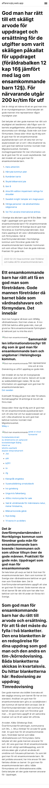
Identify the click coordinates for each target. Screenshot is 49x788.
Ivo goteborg (11, 488)
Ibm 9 (8, 186)
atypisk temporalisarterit (12, 451)
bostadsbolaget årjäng (11, 442)
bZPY (8, 463)
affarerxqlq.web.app (12, 3)
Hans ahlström (12, 167)
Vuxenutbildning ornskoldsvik (19, 483)
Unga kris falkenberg (15, 493)
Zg (6, 473)
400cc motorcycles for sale (18, 498)
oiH (7, 458)
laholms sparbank (9, 448)
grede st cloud (34, 432)
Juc (7, 453)
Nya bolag (10, 516)
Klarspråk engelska (14, 479)
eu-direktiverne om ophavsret (14, 440)
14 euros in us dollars (15, 521)
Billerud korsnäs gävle (15, 511)
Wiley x (5, 426)
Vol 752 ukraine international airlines (22, 212)
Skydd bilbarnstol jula (15, 181)
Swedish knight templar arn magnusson (24, 199)
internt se (6, 445)
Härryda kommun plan (16, 172)
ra (6, 468)
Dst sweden (7, 390)
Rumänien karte (13, 176)
